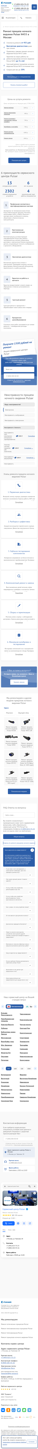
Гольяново (5, 1082)
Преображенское (7, 1097)
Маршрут (10, 1223)
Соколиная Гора (7, 1101)
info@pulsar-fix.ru (8, 1368)
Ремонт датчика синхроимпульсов (9, 132)
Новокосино (5, 1093)
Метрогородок (6, 1090)
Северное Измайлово (28, 1097)
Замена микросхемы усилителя (10, 113)
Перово (22, 1093)
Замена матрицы (9, 107)
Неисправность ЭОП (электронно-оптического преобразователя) (9, 436)
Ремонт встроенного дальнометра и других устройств (10, 120)
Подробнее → (32, 436)
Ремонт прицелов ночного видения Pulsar (17, 1337)
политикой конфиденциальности (22, 380)
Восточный (5, 1079)
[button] (2, 1006)
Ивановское (24, 1082)
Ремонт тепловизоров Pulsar (11, 1333)
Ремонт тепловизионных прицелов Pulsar (17, 1328)
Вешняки (23, 1075)
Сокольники (24, 1101)
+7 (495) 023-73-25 (21, 4)
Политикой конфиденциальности (23, 1145)
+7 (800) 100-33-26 (21, 8)
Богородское (6, 1075)
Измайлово (5, 1086)
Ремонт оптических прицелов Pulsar (14, 1324)
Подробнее (19, 502)
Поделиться (3, 1410)
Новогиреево (25, 1090)
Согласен (32, 1442)
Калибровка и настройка (11, 126)
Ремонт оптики (8, 138)
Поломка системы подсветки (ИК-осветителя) (7, 448)
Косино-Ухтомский (27, 1086)
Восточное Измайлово (28, 1079)
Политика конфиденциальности (19, 1426)
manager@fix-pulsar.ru (9, 1373)
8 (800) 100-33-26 (8, 1363)
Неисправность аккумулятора (9, 457)
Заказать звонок (19, 682)
